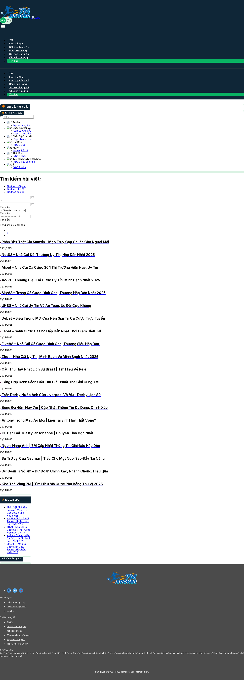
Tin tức (10, 622)
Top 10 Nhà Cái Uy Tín (17, 644)
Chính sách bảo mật (16, 606)
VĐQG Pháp (20, 156)
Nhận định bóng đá (16, 639)
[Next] (8, 235)
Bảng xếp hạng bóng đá (18, 635)
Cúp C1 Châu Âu (22, 133)
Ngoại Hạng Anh (22, 125)
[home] (20, 17)
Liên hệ (10, 611)
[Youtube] (21, 590)
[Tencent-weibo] (9, 590)
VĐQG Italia (19, 167)
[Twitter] (15, 590)
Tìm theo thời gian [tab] (16, 186)
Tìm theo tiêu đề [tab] (15, 191)
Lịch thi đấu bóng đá (16, 626)
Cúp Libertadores (23, 139)
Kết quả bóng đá (14, 631)
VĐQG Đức (19, 144)
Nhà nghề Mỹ (20, 150)
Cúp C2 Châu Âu (22, 130)
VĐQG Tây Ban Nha (24, 161)
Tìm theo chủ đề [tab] (15, 189)
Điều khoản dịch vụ (16, 602)
